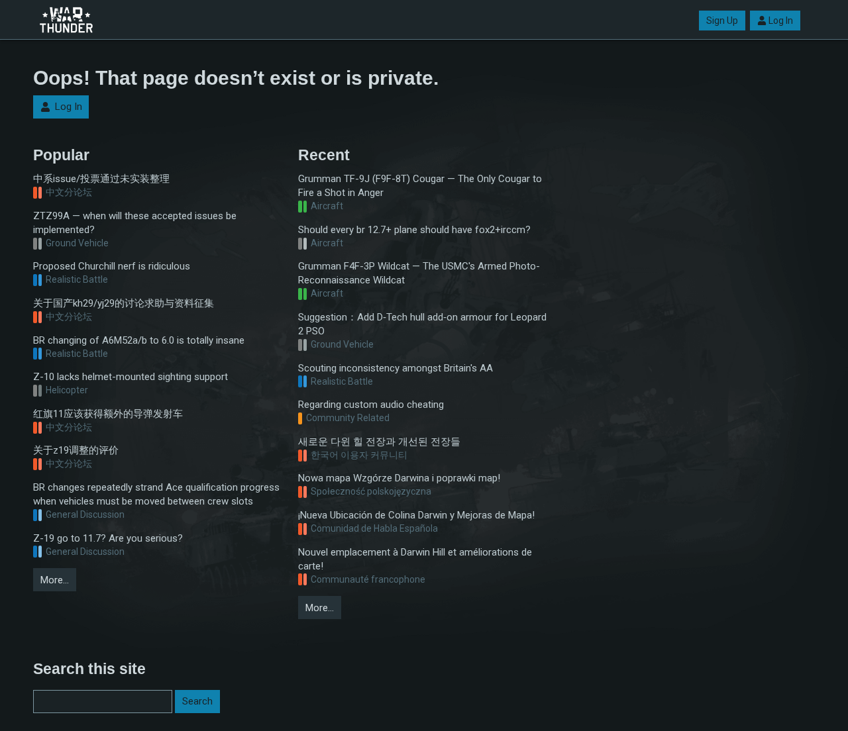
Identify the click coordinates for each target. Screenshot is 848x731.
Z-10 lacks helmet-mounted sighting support (130, 377)
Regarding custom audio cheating (371, 405)
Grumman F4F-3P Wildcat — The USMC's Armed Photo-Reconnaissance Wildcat (419, 273)
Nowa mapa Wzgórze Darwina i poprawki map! (399, 478)
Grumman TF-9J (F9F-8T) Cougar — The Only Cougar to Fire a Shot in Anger (420, 186)
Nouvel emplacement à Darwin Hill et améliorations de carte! (415, 559)
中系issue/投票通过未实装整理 (101, 179)
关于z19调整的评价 (76, 450)
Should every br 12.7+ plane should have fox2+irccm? (414, 230)
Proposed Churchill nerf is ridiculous (111, 266)
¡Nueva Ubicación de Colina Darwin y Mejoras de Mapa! (416, 515)
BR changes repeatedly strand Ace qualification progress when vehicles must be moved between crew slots (156, 494)
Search (197, 701)
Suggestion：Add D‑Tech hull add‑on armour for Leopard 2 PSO (422, 324)
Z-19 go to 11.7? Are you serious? (108, 538)
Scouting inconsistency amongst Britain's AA (395, 368)
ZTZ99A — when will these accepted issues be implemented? (135, 223)
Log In (780, 20)
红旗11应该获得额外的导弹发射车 (108, 414)
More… (54, 580)
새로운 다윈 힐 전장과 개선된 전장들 (379, 442)
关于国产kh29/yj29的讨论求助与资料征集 (123, 303)
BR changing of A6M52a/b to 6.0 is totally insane (138, 340)
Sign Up (722, 20)
